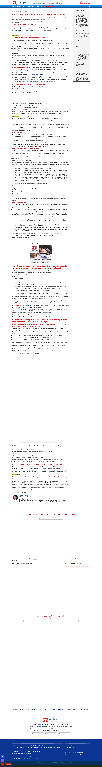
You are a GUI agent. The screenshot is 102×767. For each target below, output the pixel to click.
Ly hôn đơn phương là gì (24, 35)
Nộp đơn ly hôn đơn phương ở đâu (26, 116)
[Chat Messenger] (2, 760)
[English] (44, 6)
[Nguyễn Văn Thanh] (15, 497)
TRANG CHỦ (14, 6)
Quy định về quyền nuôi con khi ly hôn (20, 243)
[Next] (90, 666)
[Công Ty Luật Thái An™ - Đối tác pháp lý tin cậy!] (19, 2)
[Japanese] (51, 6)
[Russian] (46, 6)
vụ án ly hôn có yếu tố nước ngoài (31, 466)
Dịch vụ (24, 6)
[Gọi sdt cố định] (2, 764)
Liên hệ (38, 6)
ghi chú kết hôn (63, 118)
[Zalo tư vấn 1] (2, 756)
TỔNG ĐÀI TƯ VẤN (86, 3)
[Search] (89, 6)
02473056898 (8, 764)
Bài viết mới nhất (23, 492)
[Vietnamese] (42, 6)
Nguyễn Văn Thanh (23, 495)
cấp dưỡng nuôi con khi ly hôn (39, 243)
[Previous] (12, 666)
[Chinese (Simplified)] (53, 6)
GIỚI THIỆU (19, 6)
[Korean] (48, 6)
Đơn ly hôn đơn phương (17, 92)
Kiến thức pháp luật (31, 6)
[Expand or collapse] (88, 10)
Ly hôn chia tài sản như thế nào (18, 241)
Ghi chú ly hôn (22, 474)
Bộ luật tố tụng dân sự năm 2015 (35, 74)
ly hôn (16, 19)
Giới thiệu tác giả (16, 492)
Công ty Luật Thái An (27, 496)
